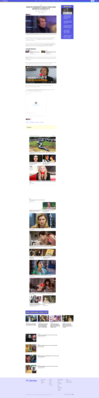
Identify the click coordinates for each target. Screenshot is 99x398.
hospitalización (32, 122)
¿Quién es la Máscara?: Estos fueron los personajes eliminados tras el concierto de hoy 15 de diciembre (35, 52)
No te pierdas (41, 122)
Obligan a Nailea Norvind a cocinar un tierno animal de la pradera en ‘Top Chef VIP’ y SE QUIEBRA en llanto (55, 325)
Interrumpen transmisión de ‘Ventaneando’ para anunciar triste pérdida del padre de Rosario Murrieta (48, 367)
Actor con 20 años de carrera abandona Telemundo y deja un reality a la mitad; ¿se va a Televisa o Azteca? (68, 31)
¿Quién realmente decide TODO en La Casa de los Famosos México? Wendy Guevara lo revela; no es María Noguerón (67, 17)
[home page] (5, 1)
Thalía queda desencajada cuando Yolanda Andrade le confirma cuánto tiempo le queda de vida (68, 21)
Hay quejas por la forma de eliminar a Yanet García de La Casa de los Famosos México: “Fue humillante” (68, 36)
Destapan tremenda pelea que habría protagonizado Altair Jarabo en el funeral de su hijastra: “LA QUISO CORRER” (43, 325)
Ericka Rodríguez (42, 347)
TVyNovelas (43, 12)
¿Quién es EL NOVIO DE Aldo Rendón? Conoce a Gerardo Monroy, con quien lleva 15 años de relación (68, 325)
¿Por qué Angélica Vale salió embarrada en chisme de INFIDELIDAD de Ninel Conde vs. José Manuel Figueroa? (68, 26)
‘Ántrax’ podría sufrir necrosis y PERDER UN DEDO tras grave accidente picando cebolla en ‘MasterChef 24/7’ (48, 356)
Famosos (41, 5)
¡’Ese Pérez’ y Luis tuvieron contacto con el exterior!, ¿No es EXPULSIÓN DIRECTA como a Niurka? (47, 346)
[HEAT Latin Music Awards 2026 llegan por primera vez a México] (31, 318)
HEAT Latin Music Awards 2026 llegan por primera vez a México (31, 324)
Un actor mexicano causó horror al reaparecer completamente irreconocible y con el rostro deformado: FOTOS (51, 52)
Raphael (27, 122)
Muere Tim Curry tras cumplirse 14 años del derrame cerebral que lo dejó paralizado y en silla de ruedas (47, 335)
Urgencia (36, 122)
